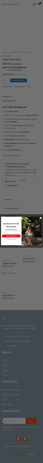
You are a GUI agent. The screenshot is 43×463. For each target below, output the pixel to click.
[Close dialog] (41, 218)
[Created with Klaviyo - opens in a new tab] (21, 245)
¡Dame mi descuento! (11, 236)
